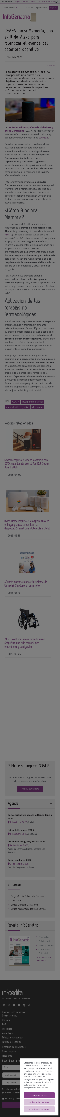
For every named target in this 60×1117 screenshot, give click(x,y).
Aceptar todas (39, 1095)
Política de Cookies (39, 1102)
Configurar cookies (39, 1109)
